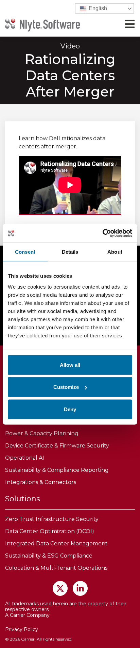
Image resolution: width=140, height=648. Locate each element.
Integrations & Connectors (40, 482)
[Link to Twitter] (60, 588)
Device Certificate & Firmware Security (57, 445)
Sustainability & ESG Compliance (48, 555)
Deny (70, 409)
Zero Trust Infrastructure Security (52, 519)
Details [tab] (70, 252)
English (97, 8)
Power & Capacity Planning (41, 433)
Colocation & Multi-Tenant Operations (56, 568)
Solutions (22, 498)
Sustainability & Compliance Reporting (57, 470)
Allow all (70, 365)
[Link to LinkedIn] (80, 588)
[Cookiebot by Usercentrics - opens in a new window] (102, 233)
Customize (66, 387)
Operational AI (24, 458)
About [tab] (114, 252)
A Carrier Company (27, 615)
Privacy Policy (21, 629)
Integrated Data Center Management (56, 543)
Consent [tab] (25, 252)
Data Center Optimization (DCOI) (49, 531)
